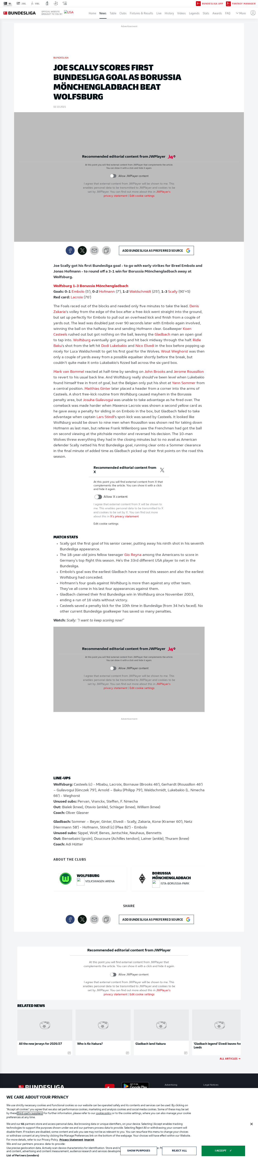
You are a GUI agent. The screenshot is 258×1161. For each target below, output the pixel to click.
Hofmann (107, 292)
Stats (206, 13)
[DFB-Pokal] (47, 3)
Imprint (89, 1140)
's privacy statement (124, 516)
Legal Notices (210, 1085)
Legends (194, 13)
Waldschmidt (140, 292)
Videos (181, 13)
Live (158, 13)
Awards (217, 13)
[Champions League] (56, 3)
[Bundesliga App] (198, 3)
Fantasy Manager (244, 3)
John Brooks (154, 372)
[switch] (113, 176)
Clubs (123, 13)
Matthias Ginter (97, 389)
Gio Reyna (132, 555)
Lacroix (77, 297)
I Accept (220, 1150)
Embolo (78, 292)
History (169, 13)
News (102, 13)
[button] (251, 13)
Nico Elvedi (144, 346)
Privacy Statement (71, 1140)
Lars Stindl (105, 417)
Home (92, 13)
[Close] (251, 1124)
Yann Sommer (184, 383)
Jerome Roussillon (189, 372)
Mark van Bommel (68, 372)
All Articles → (230, 1058)
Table (113, 13)
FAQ (227, 13)
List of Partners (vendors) (22, 1155)
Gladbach (162, 335)
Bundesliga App (212, 3)
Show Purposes (138, 1150)
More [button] (242, 13)
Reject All (179, 1150)
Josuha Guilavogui (98, 400)
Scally (173, 292)
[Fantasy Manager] (228, 3)
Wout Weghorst (174, 352)
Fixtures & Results (141, 13)
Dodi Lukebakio (114, 346)
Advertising (171, 1085)
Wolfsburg (82, 340)
